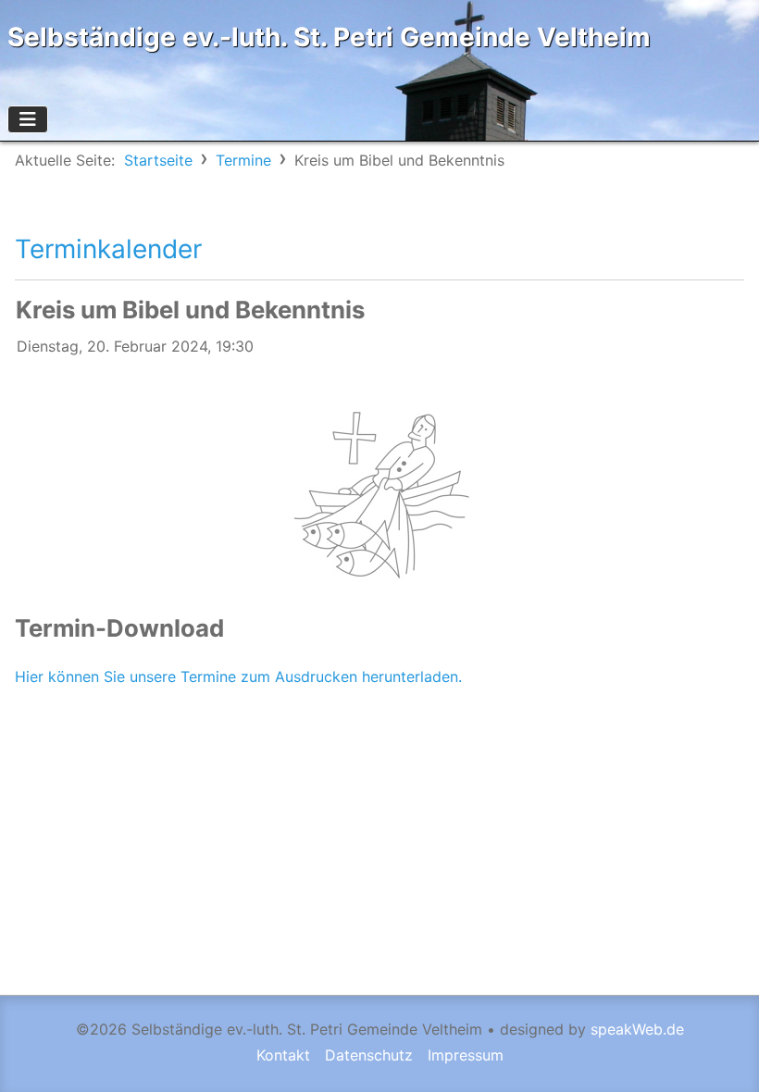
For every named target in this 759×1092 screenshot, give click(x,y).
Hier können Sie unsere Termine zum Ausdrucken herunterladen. (238, 676)
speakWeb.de (637, 1029)
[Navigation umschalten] (27, 119)
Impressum (466, 1055)
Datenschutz (369, 1055)
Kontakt (283, 1055)
